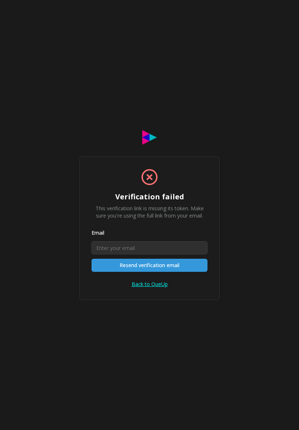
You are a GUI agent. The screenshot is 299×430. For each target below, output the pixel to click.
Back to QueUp (150, 284)
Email (98, 232)
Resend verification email (149, 265)
